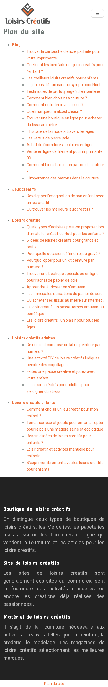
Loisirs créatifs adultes (33, 338)
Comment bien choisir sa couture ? (57, 98)
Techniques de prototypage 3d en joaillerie (63, 91)
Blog (16, 45)
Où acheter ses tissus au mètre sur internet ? (66, 300)
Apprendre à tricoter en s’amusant (57, 287)
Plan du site (54, 683)
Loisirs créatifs (26, 220)
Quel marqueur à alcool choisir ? (54, 111)
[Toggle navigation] (97, 13)
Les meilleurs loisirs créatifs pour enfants (62, 78)
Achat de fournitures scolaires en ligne (60, 145)
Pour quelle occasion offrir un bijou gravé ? (64, 253)
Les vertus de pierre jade (48, 138)
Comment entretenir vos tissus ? (55, 105)
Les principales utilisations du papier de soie (64, 293)
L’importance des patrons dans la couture (63, 178)
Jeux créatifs (24, 189)
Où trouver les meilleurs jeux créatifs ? (60, 209)
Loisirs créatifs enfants (33, 402)
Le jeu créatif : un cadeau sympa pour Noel (63, 85)
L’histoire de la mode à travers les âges (60, 131)
